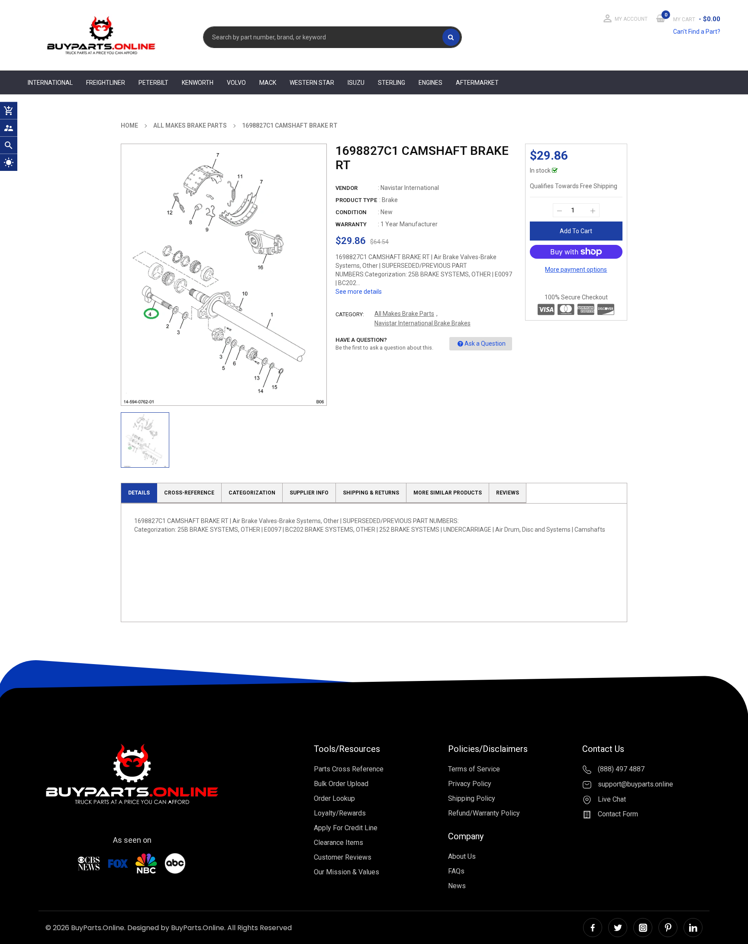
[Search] (451, 37)
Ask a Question (485, 343)
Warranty (351, 224)
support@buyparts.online (634, 784)
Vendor (346, 188)
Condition (351, 212)
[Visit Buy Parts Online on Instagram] (642, 927)
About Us (462, 856)
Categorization (252, 493)
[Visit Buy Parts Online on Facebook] (592, 927)
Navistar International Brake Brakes (422, 323)
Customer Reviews (342, 857)
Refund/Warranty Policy (484, 813)
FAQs (456, 871)
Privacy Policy (469, 784)
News (457, 886)
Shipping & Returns (371, 493)
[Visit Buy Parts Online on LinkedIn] (693, 927)
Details (139, 493)
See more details (358, 291)
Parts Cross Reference (349, 769)
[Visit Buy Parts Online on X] (617, 927)
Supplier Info (309, 493)
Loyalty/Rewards (340, 813)
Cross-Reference (189, 493)
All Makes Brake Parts (404, 313)
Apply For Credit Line (345, 828)
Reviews (507, 493)
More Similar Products (447, 493)
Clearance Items (338, 842)
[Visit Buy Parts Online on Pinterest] (667, 927)
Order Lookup (334, 798)
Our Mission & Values (346, 872)
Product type (356, 200)
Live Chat (611, 799)
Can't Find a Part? (696, 31)
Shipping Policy (471, 798)
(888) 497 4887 (620, 769)
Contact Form (617, 814)
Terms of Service (474, 769)
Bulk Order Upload (341, 784)
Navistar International (409, 187)
